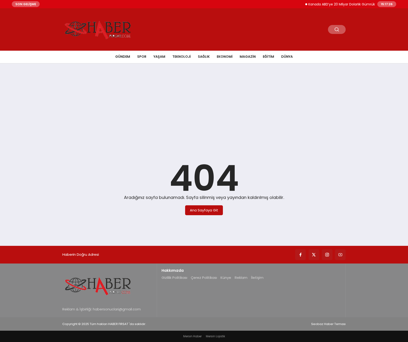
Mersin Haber (192, 336)
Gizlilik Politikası (174, 277)
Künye (226, 277)
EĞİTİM (268, 56)
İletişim (257, 277)
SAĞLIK (204, 56)
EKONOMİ (225, 56)
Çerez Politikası (204, 277)
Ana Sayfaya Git (204, 210)
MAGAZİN (248, 56)
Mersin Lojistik (215, 336)
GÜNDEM (122, 56)
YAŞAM (159, 56)
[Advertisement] (204, 103)
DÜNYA (287, 56)
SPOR (141, 56)
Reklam (241, 277)
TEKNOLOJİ (181, 56)
